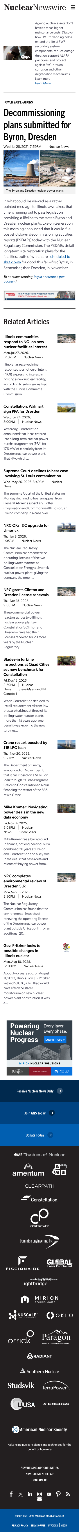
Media (64, 1525)
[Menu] (72, 7)
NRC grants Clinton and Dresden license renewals (26, 592)
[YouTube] (49, 1494)
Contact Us (39, 1480)
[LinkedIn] (30, 1494)
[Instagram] (39, 1494)
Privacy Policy (20, 1525)
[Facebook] (11, 1494)
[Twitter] (20, 1494)
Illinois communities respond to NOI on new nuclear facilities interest (25, 341)
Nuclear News (58, 146)
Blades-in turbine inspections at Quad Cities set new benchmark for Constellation (26, 666)
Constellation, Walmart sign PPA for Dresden (23, 408)
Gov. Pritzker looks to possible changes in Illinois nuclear (22, 950)
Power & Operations (18, 102)
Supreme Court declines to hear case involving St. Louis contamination (36, 473)
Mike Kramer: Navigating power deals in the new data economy (26, 811)
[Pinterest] (58, 1494)
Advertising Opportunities (40, 1467)
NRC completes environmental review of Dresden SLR (25, 880)
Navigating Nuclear (40, 1474)
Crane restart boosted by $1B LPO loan (25, 745)
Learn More (43, 83)
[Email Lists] (39, 1499)
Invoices (53, 1525)
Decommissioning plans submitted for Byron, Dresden (37, 124)
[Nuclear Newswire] (68, 1494)
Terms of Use (38, 1525)
